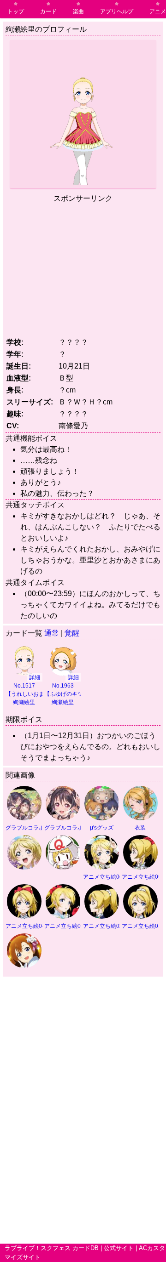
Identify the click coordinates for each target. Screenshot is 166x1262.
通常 (51, 633)
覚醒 (72, 633)
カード (48, 11)
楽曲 (78, 11)
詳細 (34, 677)
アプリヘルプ (116, 11)
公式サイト (119, 1248)
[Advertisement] (83, 268)
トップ (15, 11)
